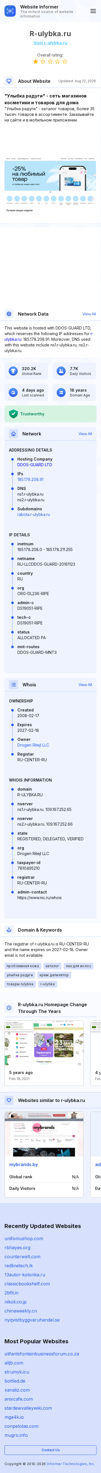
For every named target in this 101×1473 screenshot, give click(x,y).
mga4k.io (14, 1417)
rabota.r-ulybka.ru (33, 514)
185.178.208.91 (30, 479)
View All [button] (89, 314)
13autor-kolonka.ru (24, 1274)
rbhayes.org (17, 1247)
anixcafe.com (18, 1399)
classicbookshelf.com (27, 1284)
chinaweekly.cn (20, 1311)
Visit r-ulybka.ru (50, 42)
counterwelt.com (22, 1256)
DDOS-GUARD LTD (34, 464)
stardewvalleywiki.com (28, 1408)
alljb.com (13, 1363)
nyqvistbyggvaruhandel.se (32, 1320)
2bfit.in (11, 1293)
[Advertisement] (50, 140)
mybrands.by (23, 1164)
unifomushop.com (23, 1238)
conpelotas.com (21, 1426)
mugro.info (16, 1435)
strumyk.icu (16, 1372)
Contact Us (51, 1450)
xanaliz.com (17, 1390)
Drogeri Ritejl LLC (33, 745)
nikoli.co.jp (15, 1302)
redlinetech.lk (18, 1265)
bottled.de (14, 1381)
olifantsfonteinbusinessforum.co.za (41, 1354)
